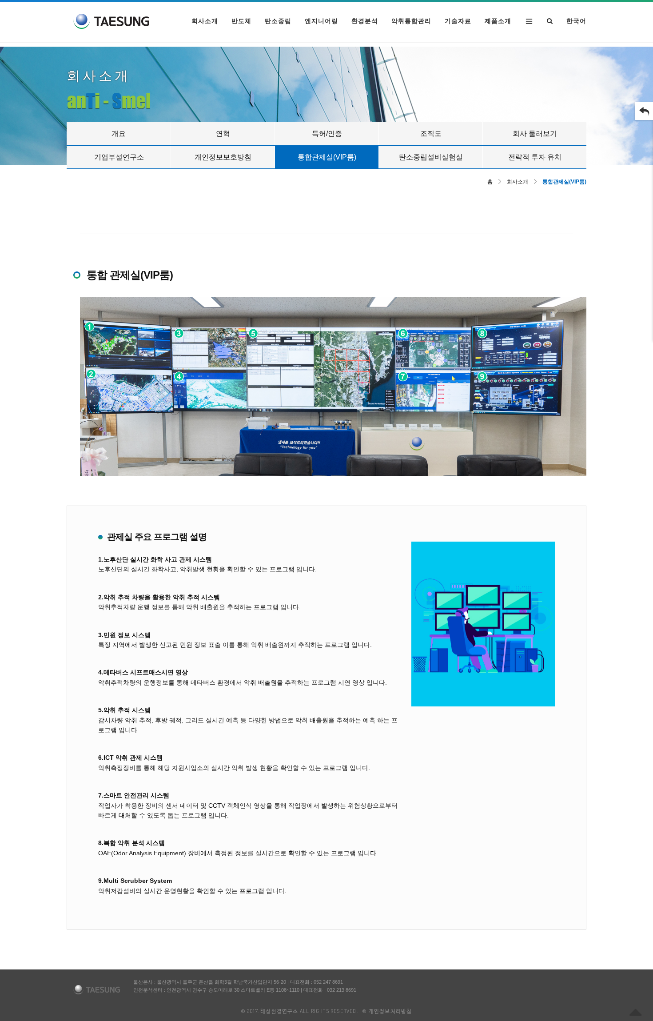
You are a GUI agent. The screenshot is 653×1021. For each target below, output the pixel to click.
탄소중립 (278, 20)
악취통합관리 (411, 20)
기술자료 (458, 20)
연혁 (223, 133)
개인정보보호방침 (223, 157)
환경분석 (364, 20)
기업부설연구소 (119, 157)
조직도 (431, 133)
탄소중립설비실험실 (431, 157)
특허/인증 (327, 133)
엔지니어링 (321, 20)
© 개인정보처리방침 (387, 1011)
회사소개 (204, 20)
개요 (118, 133)
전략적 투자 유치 (534, 157)
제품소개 (498, 20)
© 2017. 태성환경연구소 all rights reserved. (299, 1011)
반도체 (241, 20)
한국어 (576, 20)
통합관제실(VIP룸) (327, 157)
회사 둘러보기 (535, 133)
